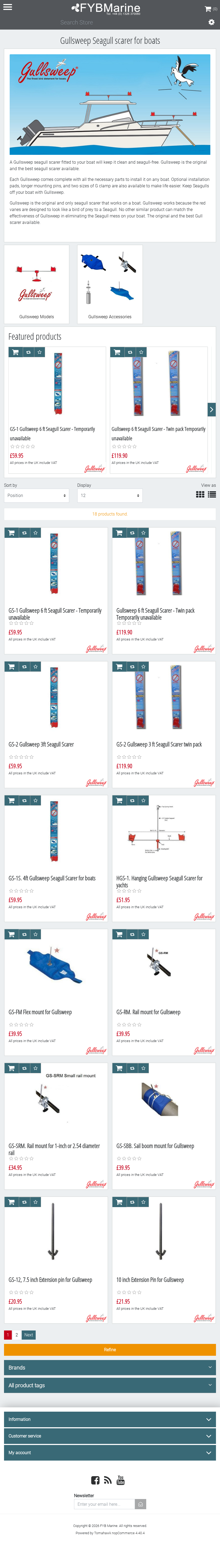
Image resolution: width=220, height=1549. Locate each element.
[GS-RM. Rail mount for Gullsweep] (160, 966)
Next (28, 1334)
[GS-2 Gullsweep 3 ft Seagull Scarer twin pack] (160, 699)
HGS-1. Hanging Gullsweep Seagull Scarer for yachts (159, 881)
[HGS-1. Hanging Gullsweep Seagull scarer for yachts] (160, 833)
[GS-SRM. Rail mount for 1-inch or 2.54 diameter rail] (53, 1100)
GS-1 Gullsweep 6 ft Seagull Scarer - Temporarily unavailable (55, 613)
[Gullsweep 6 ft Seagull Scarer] (57, 384)
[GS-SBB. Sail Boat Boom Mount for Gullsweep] (160, 1100)
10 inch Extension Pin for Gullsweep (150, 1279)
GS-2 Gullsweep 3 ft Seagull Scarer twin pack (159, 744)
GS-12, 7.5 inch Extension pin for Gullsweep (50, 1279)
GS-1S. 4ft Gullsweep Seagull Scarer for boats (52, 878)
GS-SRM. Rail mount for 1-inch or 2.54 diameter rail (54, 1149)
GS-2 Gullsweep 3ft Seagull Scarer (41, 744)
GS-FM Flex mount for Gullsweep (40, 1012)
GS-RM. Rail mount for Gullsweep (148, 1012)
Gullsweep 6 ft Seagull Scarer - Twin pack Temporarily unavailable (155, 613)
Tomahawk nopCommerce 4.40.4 (119, 1533)
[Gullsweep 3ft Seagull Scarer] (53, 699)
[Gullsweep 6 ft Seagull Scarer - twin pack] (158, 384)
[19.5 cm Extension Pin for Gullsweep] (53, 1234)
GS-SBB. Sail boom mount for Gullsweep (155, 1146)
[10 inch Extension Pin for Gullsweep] (160, 1234)
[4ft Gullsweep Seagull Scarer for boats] (53, 833)
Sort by (10, 485)
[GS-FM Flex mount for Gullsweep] (53, 966)
